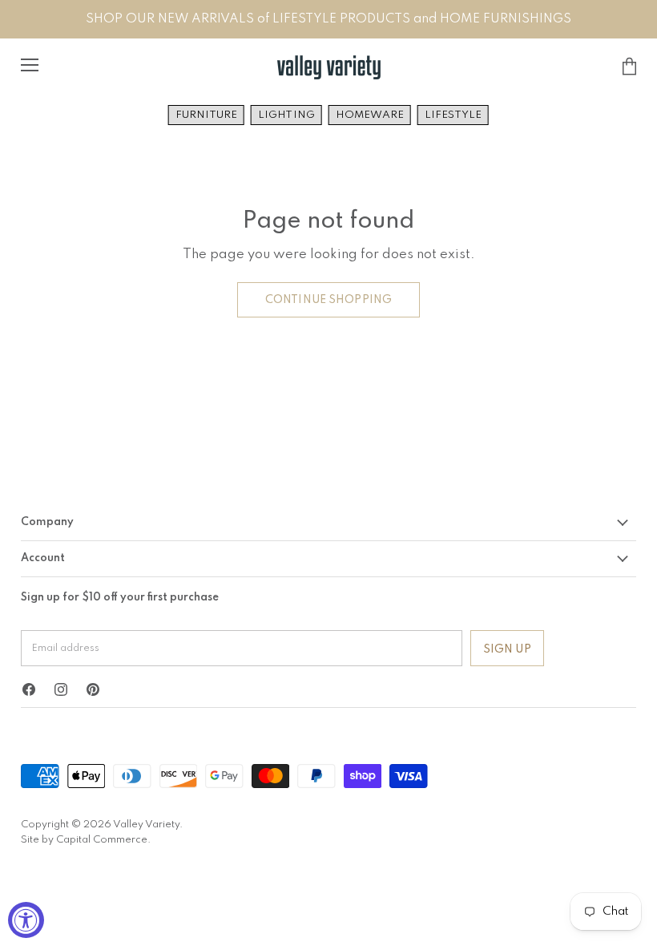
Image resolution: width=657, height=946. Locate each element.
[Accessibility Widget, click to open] (26, 920)
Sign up (507, 649)
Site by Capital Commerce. (86, 840)
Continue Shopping (328, 299)
